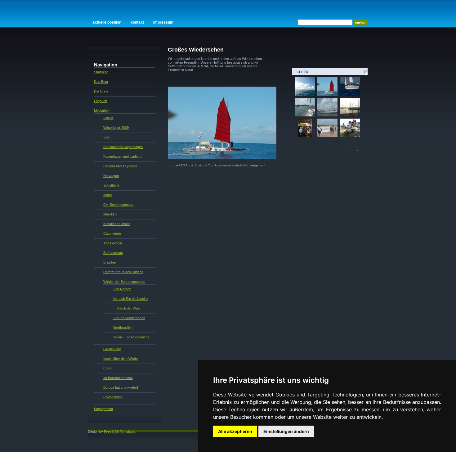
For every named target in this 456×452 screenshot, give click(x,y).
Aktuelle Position (106, 22)
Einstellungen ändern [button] (286, 431)
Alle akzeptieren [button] (235, 431)
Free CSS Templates (119, 431)
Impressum (163, 22)
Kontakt (137, 22)
